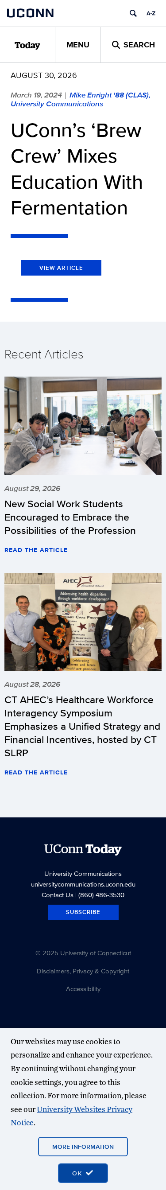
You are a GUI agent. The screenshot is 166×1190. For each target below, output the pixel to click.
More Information (83, 1146)
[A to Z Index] (151, 13)
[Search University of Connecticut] (133, 13)
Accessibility (83, 988)
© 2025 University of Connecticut (83, 952)
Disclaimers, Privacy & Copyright (83, 971)
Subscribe (83, 912)
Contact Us (57, 894)
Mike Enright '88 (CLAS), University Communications (81, 99)
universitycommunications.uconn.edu (83, 884)
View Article (61, 268)
